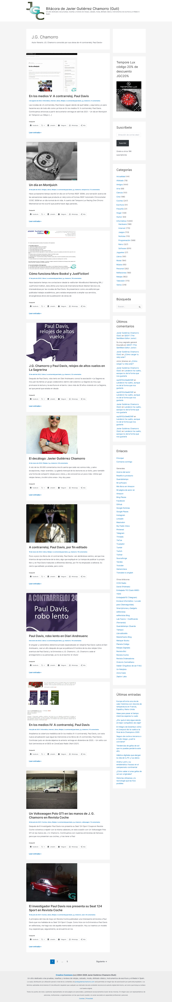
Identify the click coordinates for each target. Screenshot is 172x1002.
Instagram (120, 515)
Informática (46, 101)
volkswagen (85, 822)
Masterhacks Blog (124, 637)
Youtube (119, 565)
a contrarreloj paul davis (73, 101)
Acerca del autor (123, 472)
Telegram (120, 533)
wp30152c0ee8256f (124, 380)
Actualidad (120, 176)
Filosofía (120, 209)
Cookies (82, 998)
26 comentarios (63, 463)
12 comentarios (95, 189)
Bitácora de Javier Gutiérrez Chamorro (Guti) (82, 8)
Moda (118, 260)
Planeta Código (122, 644)
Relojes (63, 101)
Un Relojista (121, 669)
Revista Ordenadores (125, 658)
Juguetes (120, 252)
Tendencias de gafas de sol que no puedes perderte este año (128, 748)
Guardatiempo (122, 479)
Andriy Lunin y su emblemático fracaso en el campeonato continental (127, 764)
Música (119, 265)
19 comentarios (76, 640)
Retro (120, 244)
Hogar (119, 213)
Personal (120, 269)
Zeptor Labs (121, 676)
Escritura (120, 205)
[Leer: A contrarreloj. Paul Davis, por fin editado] (51, 523)
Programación (124, 240)
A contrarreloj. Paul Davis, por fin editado (58, 547)
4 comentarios (95, 101)
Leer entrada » (35, 132)
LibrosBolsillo (122, 633)
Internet (53, 101)
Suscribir (122, 143)
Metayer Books (122, 641)
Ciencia (119, 193)
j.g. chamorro (86, 101)
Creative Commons (64, 975)
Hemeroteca (121, 569)
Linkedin (120, 519)
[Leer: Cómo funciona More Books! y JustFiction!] (51, 250)
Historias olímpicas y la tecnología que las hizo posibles (126, 780)
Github (119, 504)
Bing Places (121, 497)
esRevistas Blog (123, 615)
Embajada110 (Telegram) (126, 597)
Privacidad (89, 998)
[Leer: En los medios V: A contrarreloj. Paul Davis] (51, 72)
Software (122, 248)
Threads (119, 537)
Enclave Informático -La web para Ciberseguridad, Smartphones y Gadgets (128, 604)
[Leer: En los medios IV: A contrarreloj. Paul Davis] (51, 701)
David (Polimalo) (123, 587)
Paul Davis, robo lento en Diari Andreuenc (58, 636)
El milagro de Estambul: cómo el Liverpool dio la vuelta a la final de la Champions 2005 (128, 729)
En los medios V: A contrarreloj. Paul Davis (59, 96)
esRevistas (120, 612)
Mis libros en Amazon (125, 486)
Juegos (121, 232)
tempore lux (85, 189)
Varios (119, 285)
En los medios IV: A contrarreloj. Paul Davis (59, 725)
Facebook (120, 501)
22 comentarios (76, 374)
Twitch (119, 551)
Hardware (122, 224)
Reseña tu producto (124, 476)
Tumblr (119, 547)
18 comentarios (76, 278)
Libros (58, 101)
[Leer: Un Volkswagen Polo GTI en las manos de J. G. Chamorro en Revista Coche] (51, 790)
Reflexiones (121, 273)
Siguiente (101, 961)
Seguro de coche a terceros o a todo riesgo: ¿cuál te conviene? (128, 739)
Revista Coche (122, 655)
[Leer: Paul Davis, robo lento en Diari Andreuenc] (51, 612)
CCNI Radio (121, 583)
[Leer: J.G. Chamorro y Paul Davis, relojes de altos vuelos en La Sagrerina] (51, 342)
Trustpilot (120, 544)
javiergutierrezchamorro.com (84, 982)
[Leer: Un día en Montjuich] (51, 161)
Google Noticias (123, 508)
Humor (119, 217)
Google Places (122, 512)
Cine (118, 197)
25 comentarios (90, 915)
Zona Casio (121, 673)
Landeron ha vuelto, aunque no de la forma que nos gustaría (128, 373)
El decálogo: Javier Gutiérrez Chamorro (57, 458)
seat (83, 915)
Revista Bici (121, 651)
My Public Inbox (123, 526)
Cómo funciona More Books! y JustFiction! (59, 273)
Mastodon (120, 522)
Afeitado (120, 180)
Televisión (120, 281)
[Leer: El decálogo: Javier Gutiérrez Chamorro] (51, 434)
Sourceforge (121, 558)
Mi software (121, 483)
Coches (44, 822)
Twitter (119, 555)
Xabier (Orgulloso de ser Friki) (129, 666)
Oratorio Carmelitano (125, 662)
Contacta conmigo (124, 462)
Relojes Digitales (123, 648)
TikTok (119, 540)
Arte (118, 189)
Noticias (121, 236)
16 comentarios (82, 552)
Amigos (44, 189)
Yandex (119, 562)
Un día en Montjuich (43, 185)
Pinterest (120, 530)
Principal (120, 458)
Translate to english (124, 573)
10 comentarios (94, 729)
